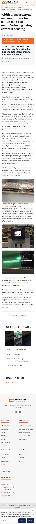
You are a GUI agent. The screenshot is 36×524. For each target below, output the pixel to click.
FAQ (2, 468)
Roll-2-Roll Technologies (7, 7)
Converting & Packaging (26, 429)
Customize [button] (4, 520)
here (18, 285)
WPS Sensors (5, 426)
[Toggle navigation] (33, 3)
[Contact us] (33, 510)
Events (21, 461)
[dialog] (18, 517)
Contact (21, 457)
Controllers (4, 432)
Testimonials (18, 7)
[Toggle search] (27, 3)
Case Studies (5, 461)
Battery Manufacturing (25, 426)
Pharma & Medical (24, 432)
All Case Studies (8, 35)
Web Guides (4, 429)
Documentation (5, 454)
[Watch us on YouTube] (20, 412)
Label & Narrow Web (25, 436)
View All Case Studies (19, 316)
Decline (22, 520)
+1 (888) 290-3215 (9, 493)
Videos (3, 457)
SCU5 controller (7, 206)
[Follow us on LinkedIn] (16, 412)
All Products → (5, 443)
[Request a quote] (33, 514)
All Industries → (23, 439)
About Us (22, 454)
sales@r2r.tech (7, 496)
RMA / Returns (5, 471)
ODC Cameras (5, 436)
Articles (3, 464)
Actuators (4, 439)
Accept (30, 520)
